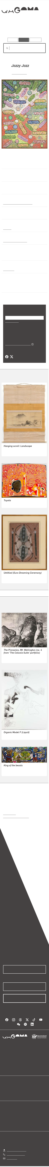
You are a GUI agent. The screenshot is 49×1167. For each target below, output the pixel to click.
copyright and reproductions (16, 813)
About (28, 1087)
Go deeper (38, 30)
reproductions (9, 810)
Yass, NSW (8, 266)
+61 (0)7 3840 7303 (16, 1150)
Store (5, 1090)
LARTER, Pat (19, 73)
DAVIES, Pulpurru (12, 500)
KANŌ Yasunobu (11, 449)
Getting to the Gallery (16, 1146)
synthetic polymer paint (14, 241)
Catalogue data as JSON (17, 340)
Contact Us (12, 1154)
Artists (23, 30)
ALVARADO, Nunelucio (14, 765)
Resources (35, 39)
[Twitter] (11, 353)
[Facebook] (6, 353)
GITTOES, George (12, 768)
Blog (28, 1084)
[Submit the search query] (5, 48)
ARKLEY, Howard (11, 732)
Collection (20, 19)
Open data (7, 1084)
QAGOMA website (11, 1087)
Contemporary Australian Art (17, 203)
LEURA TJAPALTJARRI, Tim (17, 576)
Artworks (10, 30)
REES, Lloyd (9, 655)
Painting (7, 228)
